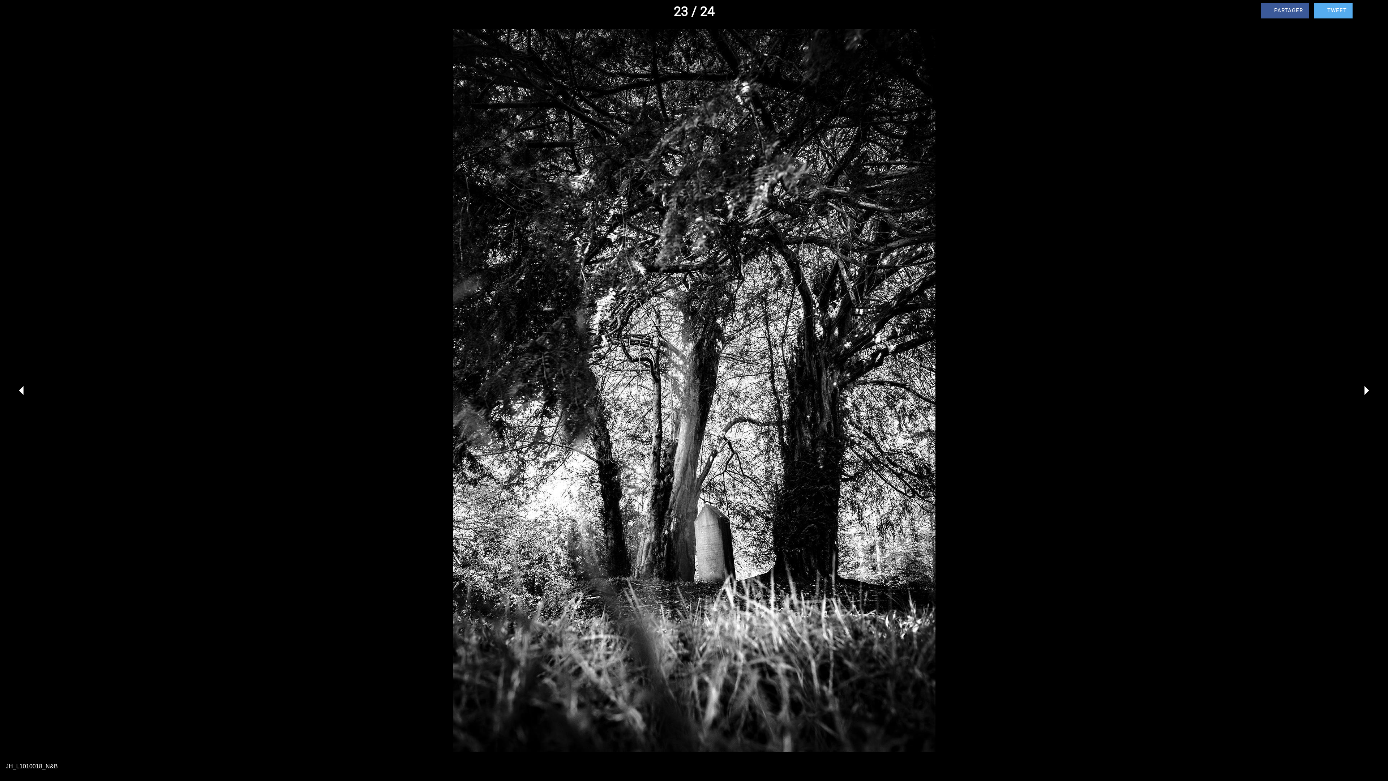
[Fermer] (14, 11)
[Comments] (1373, 11)
